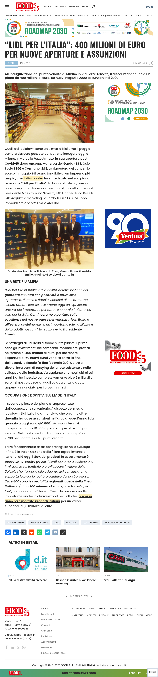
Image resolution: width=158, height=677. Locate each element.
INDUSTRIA (60, 6)
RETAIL (47, 6)
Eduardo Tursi (15, 522)
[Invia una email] (55, 532)
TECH (85, 6)
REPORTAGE (118, 615)
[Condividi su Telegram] (47, 532)
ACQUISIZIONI (78, 608)
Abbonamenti (48, 641)
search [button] (93, 6)
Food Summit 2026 (79, 15)
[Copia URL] (63, 532)
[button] (7, 6)
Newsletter (46, 647)
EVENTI (92, 608)
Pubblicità (46, 636)
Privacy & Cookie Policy (53, 652)
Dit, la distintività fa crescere (27, 580)
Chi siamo (46, 630)
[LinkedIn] (12, 647)
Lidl (57, 522)
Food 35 (95, 15)
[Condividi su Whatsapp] (39, 532)
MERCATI (91, 615)
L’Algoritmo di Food (110, 15)
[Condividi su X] (24, 532)
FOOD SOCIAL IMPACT (133, 15)
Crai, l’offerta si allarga (119, 580)
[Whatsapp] (24, 647)
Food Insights (48, 614)
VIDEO (149, 615)
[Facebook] (7, 647)
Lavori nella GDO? (50, 619)
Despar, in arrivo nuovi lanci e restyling (76, 581)
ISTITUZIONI (129, 608)
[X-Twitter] (18, 647)
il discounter (33, 178)
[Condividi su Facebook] (8, 532)
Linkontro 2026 (61, 15)
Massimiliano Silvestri (117, 522)
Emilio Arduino (39, 522)
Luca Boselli (91, 522)
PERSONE (74, 6)
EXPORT (103, 608)
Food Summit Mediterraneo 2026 (35, 15)
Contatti (45, 625)
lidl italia (71, 522)
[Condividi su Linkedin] (16, 532)
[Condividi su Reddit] (31, 532)
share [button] (151, 63)
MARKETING (77, 615)
